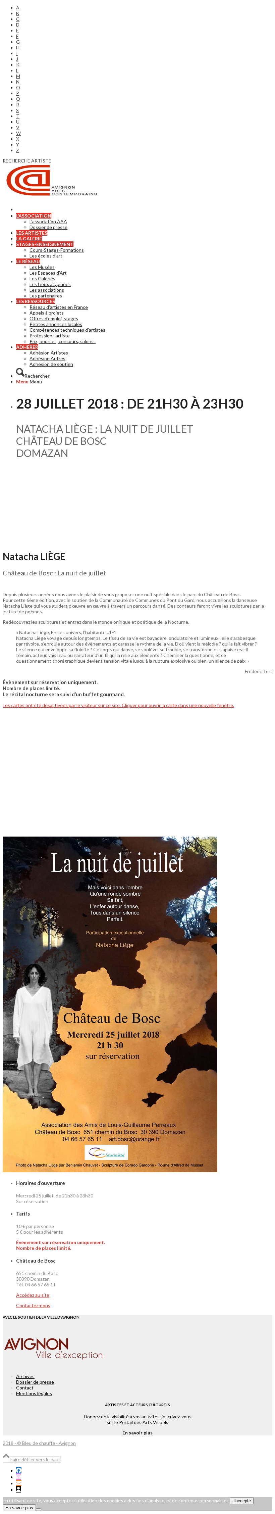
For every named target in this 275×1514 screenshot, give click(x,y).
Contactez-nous (33, 1305)
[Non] (38, 1509)
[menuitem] (144, 7)
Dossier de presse (35, 1382)
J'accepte (241, 1500)
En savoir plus (137, 1432)
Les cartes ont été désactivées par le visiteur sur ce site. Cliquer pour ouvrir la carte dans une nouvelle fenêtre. (118, 705)
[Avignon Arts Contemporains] (53, 195)
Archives (25, 1376)
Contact (25, 1387)
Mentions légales (34, 1393)
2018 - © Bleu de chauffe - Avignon (39, 1443)
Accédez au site (32, 1295)
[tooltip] (18, 1470)
